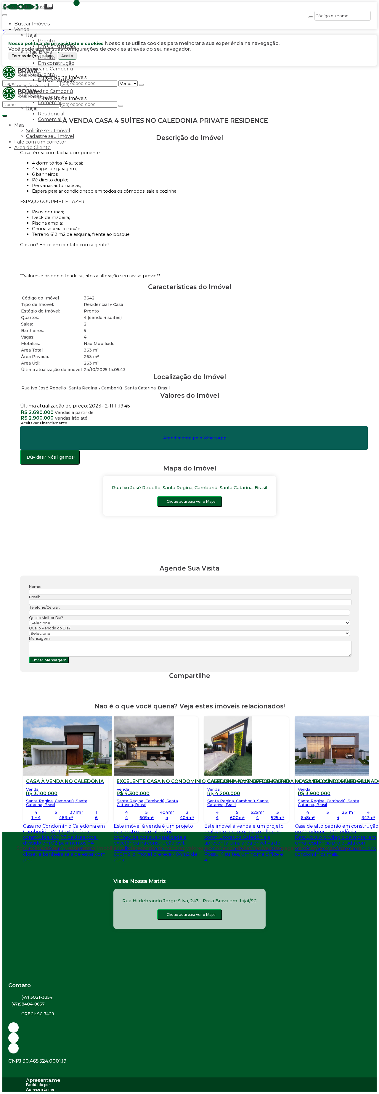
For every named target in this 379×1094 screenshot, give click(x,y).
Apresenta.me (43, 1080)
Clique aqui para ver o (191, 501)
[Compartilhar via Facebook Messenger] (195, 687)
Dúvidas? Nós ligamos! (51, 457)
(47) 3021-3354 (36, 997)
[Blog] (189, 1038)
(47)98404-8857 (28, 1004)
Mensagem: (40, 638)
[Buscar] (311, 17)
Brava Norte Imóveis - (27, 6)
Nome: (35, 586)
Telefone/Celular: (44, 607)
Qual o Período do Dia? (49, 628)
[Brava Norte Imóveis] (189, 1048)
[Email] (189, 1027)
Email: (34, 597)
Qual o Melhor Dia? (46, 618)
